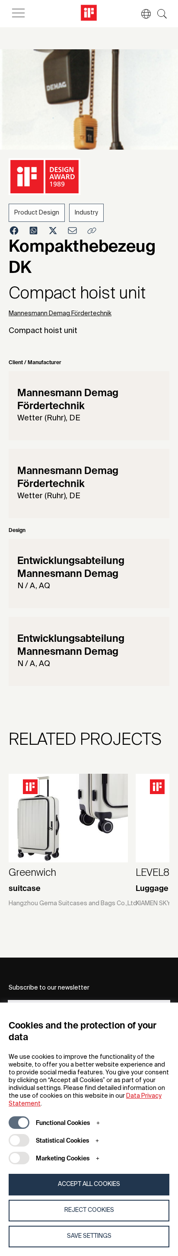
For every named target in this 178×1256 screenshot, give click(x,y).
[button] (142, 13)
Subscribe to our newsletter (49, 988)
